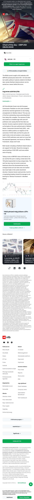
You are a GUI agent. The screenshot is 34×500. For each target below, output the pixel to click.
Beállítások (10, 497)
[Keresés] (26, 14)
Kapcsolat (21, 359)
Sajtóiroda (21, 362)
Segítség (5, 409)
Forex (4, 362)
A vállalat (20, 349)
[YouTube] (4, 342)
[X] (24, 268)
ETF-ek (4, 359)
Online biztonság (7, 412)
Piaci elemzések (7, 399)
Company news (22, 389)
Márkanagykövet (22, 353)
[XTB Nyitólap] (4, 14)
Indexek (5, 365)
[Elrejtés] (17, 11)
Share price (21, 376)
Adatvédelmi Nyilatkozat (21, 393)
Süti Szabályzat (22, 398)
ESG (19, 379)
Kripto (4, 356)
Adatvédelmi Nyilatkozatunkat (9, 494)
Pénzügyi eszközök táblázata (8, 373)
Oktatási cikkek (7, 396)
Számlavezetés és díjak (9, 368)
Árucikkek (5, 353)
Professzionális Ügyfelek (7, 378)
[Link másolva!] (9, 268)
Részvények (6, 349)
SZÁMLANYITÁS (17, 441)
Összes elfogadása (24, 497)
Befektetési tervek (8, 386)
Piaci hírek (21, 369)
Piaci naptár (6, 406)
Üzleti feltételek (22, 386)
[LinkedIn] (14, 268)
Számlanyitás (17, 224)
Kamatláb (5, 389)
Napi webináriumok (8, 403)
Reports (20, 373)
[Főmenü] (31, 14)
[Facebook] (19, 268)
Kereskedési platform (24, 356)
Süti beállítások (22, 483)
